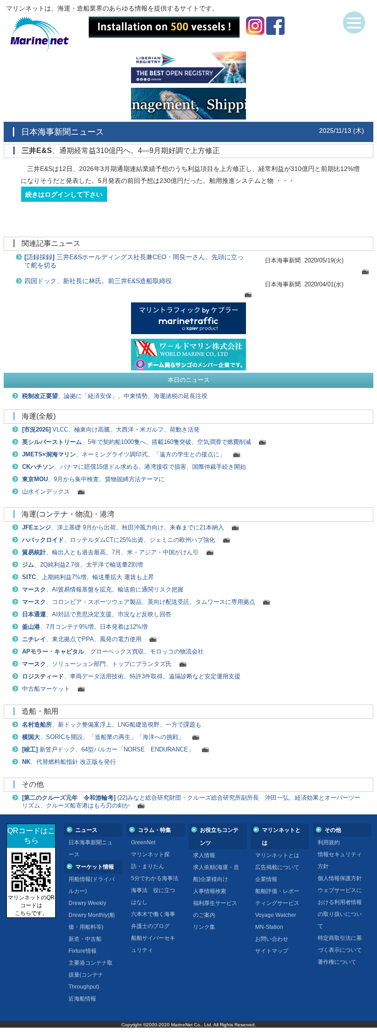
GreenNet (143, 842)
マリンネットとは (277, 855)
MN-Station (269, 927)
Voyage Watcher (275, 915)
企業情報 (266, 879)
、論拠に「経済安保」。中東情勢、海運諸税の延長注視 (114, 396)
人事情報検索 (209, 891)
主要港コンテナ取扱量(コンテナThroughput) (91, 975)
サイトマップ (271, 951)
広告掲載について (277, 867)
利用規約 (329, 842)
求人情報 (204, 855)
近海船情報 (82, 998)
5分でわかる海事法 (154, 878)
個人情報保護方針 (340, 878)
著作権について (337, 962)
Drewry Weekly (87, 903)
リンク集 (204, 927)
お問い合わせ (271, 939)
